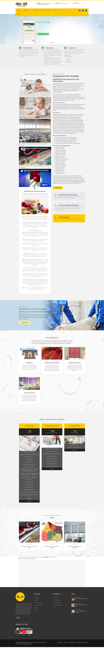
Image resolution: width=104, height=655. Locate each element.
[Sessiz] (29, 635)
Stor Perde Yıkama (29, 393)
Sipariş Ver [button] (29, 501)
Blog (61, 10)
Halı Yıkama (29, 362)
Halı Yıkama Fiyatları (45, 10)
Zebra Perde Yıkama (75, 362)
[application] (24, 631)
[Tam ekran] (30, 635)
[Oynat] (17, 635)
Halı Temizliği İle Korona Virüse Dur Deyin (29, 547)
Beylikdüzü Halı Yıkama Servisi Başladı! (52, 547)
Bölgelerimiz (55, 10)
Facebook (46, 557)
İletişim (18, 14)
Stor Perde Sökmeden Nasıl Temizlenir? (74, 547)
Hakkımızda (26, 10)
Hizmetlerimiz (34, 10)
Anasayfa (19, 10)
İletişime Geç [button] (25, 322)
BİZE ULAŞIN (57, 187)
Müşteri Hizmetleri (64, 217)
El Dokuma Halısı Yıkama (52, 362)
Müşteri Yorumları (38, 605)
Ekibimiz (36, 600)
